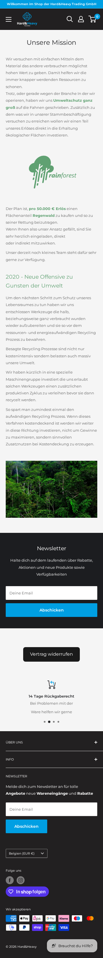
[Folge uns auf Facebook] (10, 880)
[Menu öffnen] (8, 19)
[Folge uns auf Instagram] (21, 880)
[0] (92, 19)
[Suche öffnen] (70, 19)
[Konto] (81, 19)
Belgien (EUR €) (22, 853)
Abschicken (51, 610)
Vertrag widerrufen (51, 654)
